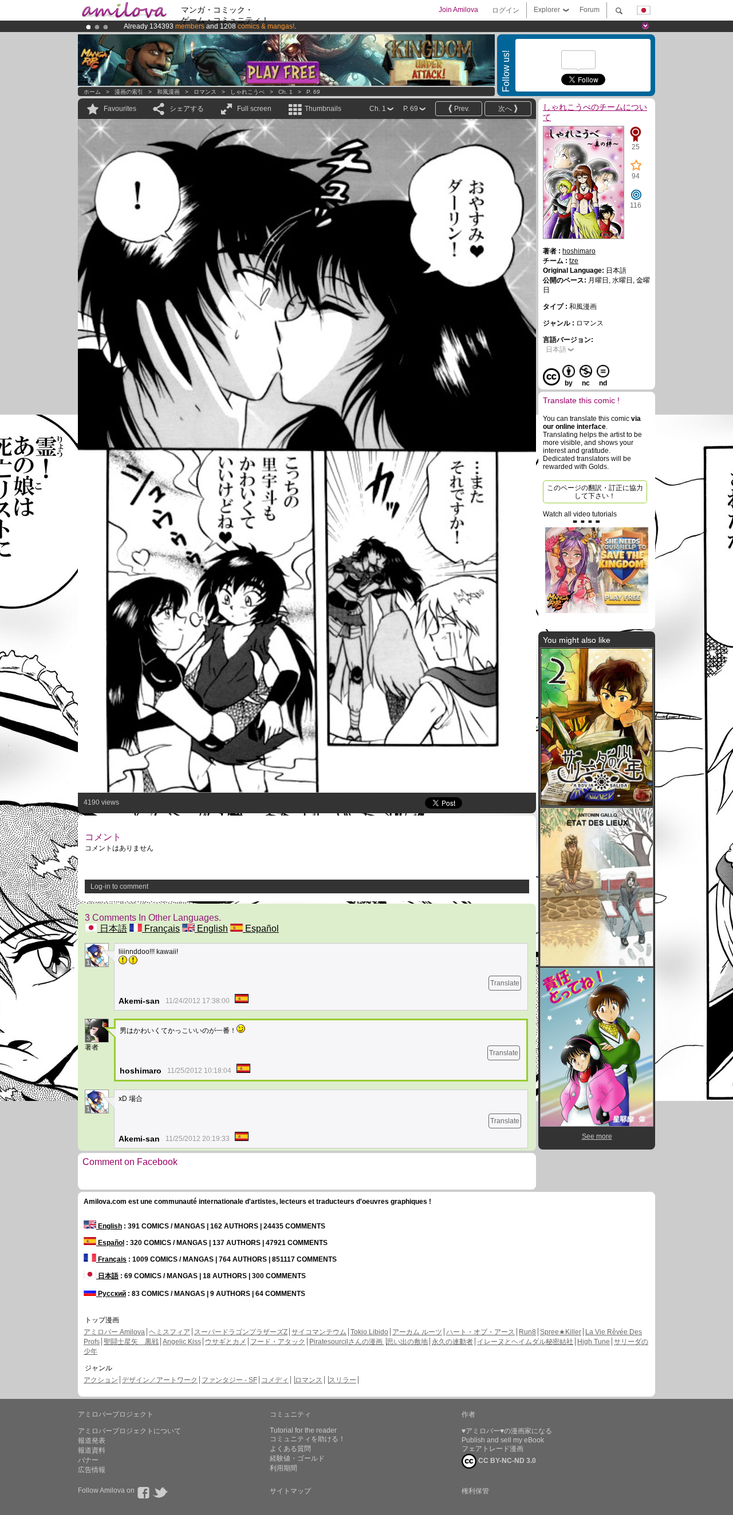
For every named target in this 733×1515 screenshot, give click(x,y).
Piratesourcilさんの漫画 (346, 1342)
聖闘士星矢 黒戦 (131, 1342)
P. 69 (313, 92)
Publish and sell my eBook (503, 1440)
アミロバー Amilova (114, 1332)
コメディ (275, 1380)
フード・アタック (277, 1342)
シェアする (187, 109)
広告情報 (91, 1470)
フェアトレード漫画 (492, 1449)
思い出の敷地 (407, 1342)
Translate (504, 983)
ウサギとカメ (225, 1342)
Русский (111, 1294)
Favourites (120, 109)
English (211, 928)
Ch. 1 (285, 92)
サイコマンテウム (318, 1332)
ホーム (92, 92)
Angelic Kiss (182, 1342)
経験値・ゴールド (297, 1458)
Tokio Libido (369, 1332)
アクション (101, 1380)
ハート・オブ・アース (480, 1332)
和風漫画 (168, 92)
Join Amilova (458, 10)
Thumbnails (323, 109)
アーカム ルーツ (417, 1332)
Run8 (527, 1332)
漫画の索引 (129, 92)
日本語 (112, 928)
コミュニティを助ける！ (307, 1439)
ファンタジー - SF (229, 1380)
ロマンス (205, 92)
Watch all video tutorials (580, 514)
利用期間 (283, 1468)
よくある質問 (290, 1449)
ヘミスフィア (169, 1332)
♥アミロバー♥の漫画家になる (507, 1431)
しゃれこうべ (247, 92)
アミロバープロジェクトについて (129, 1431)
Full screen (254, 109)
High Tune (593, 1342)
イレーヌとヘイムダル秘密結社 (525, 1342)
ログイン (505, 10)
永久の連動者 (452, 1342)
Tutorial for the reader (303, 1430)
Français (161, 928)
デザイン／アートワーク (160, 1380)
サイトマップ (290, 1491)
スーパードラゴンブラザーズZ (240, 1332)
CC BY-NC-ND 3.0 (506, 1461)
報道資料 (91, 1450)
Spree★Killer (560, 1332)
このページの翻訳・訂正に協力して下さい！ (595, 492)
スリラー (342, 1380)
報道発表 (91, 1441)
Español (261, 928)
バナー (88, 1460)
